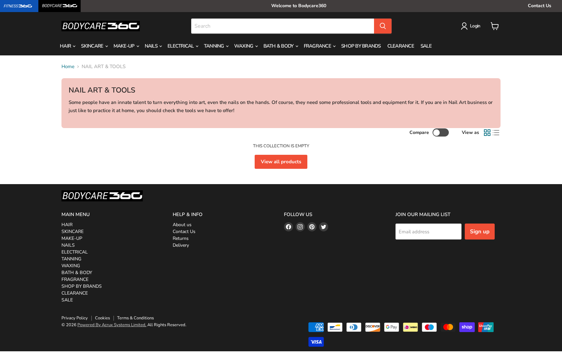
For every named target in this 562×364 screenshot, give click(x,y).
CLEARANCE (400, 46)
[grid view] (487, 132)
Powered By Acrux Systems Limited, (111, 325)
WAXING (244, 46)
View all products (281, 161)
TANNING (214, 46)
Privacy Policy (74, 318)
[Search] (383, 26)
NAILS (152, 46)
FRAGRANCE (318, 46)
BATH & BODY (279, 46)
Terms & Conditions (135, 318)
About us (182, 225)
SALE (426, 46)
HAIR (66, 46)
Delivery (181, 245)
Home (67, 66)
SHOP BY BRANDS (361, 46)
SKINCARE (92, 46)
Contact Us (539, 6)
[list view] (496, 132)
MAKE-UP (125, 46)
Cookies (102, 318)
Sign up (479, 231)
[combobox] (282, 26)
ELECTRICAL (181, 46)
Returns (181, 238)
